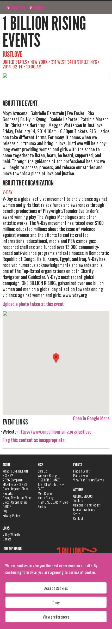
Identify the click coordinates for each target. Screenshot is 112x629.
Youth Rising (45, 497)
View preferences (56, 617)
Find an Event (81, 471)
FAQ (5, 511)
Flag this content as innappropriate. (34, 439)
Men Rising (45, 493)
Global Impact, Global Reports (16, 491)
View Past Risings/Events (88, 479)
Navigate (18, 8)
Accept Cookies (56, 588)
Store (76, 513)
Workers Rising (47, 475)
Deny (56, 602)
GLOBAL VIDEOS (82, 496)
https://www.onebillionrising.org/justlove (54, 431)
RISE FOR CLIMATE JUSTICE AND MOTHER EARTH (51, 484)
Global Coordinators (15, 502)
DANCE (7, 506)
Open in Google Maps (91, 418)
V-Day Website (12, 534)
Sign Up (39, 8)
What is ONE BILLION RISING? (15, 473)
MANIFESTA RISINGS (15, 484)
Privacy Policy (11, 515)
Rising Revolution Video (17, 497)
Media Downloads (84, 509)
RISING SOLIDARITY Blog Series (53, 504)
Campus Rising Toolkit (87, 505)
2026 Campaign (13, 479)
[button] (56, 358)
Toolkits (78, 500)
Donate (7, 538)
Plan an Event (81, 475)
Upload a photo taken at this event (33, 303)
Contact (78, 518)
